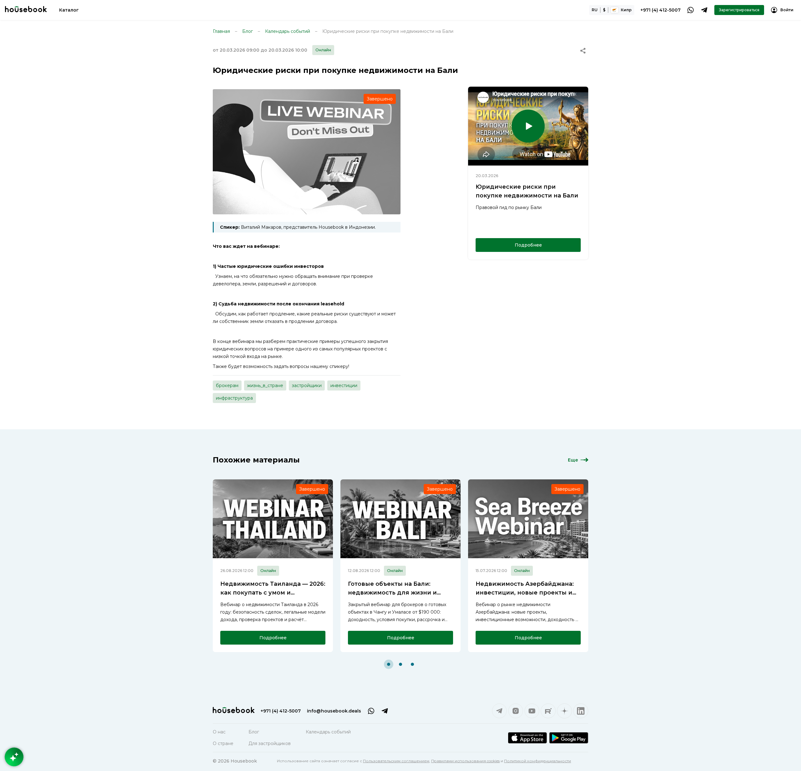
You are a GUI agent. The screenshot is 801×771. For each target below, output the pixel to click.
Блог (247, 31)
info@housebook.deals (334, 711)
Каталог (69, 10)
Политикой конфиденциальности (537, 760)
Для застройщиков (269, 743)
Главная (221, 31)
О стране (223, 743)
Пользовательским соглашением (396, 760)
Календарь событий (287, 31)
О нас (219, 732)
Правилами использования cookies (465, 760)
